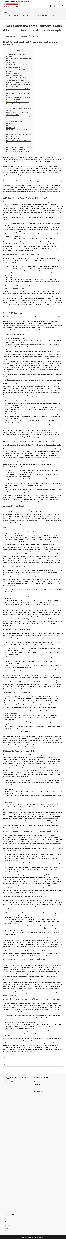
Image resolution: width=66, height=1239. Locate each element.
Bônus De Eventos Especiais (14, 75)
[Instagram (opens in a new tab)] (58, 1)
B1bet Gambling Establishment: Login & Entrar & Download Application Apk (33, 15)
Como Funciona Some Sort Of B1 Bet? (17, 78)
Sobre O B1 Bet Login (12, 62)
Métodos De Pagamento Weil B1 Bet (17, 82)
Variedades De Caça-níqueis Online (16, 80)
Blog (6, 1218)
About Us (7, 1222)
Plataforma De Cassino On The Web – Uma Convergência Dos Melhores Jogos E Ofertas (19, 108)
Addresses (37, 1084)
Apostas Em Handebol (13, 73)
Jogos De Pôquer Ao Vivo (14, 121)
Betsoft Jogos (10, 128)
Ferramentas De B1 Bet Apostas (16, 138)
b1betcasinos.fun (30, 194)
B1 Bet (8, 125)
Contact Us (8, 1225)
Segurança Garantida (12, 115)
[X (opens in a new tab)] (51, 1)
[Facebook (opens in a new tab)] (53, 1)
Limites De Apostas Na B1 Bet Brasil (17, 112)
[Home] (3, 15)
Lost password (38, 1091)
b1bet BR (35, 36)
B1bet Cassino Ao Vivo (13, 132)
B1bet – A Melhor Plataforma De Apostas (18, 130)
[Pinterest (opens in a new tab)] (56, 1)
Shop (6, 1228)
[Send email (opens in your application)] (62, 1)
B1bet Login (10, 123)
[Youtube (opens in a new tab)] (60, 1)
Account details (39, 1088)
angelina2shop (10, 36)
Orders (36, 1081)
